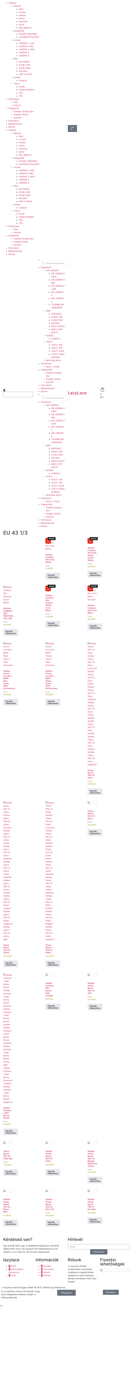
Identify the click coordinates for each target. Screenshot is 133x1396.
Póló (16, 102)
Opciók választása (53, 576)
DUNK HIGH (25, 68)
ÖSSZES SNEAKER (28, 34)
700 (21, 96)
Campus (23, 80)
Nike (21, 9)
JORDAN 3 (24, 52)
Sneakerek (46, 267)
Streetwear (13, 99)
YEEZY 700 (56, 348)
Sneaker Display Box (24, 111)
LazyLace (77, 392)
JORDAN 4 (24, 55)
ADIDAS (50, 335)
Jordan (22, 12)
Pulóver (17, 105)
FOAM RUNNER (26, 89)
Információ (13, 120)
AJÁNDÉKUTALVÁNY (29, 37)
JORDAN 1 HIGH (27, 49)
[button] (18, 390)
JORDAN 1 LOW (26, 43)
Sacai (21, 24)
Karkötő (17, 117)
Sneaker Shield (21, 114)
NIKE (48, 310)
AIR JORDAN (52, 270)
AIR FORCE (24, 61)
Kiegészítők (46, 369)
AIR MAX (23, 71)
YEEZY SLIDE (57, 351)
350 (21, 93)
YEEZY (49, 341)
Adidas (22, 15)
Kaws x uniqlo (53, 366)
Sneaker (12, 3)
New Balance (25, 27)
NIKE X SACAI (25, 74)
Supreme (23, 21)
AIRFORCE (56, 314)
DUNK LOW (24, 65)
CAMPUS (55, 338)
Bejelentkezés (15, 124)
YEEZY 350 (56, 345)
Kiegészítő (13, 108)
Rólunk (11, 127)
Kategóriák (19, 30)
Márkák (17, 6)
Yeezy (22, 18)
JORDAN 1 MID (26, 46)
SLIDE (22, 86)
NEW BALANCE (53, 360)
